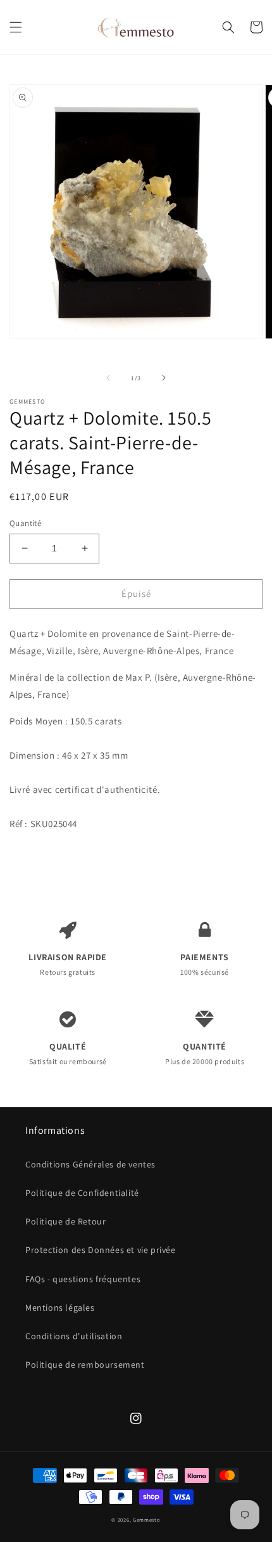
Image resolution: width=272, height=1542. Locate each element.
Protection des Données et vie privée (100, 1250)
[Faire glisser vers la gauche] (108, 378)
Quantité (25, 523)
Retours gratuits (67, 964)
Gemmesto (147, 1519)
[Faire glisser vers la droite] (164, 378)
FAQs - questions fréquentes (82, 1279)
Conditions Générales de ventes (90, 1164)
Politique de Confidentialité (82, 1192)
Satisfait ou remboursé (68, 1053)
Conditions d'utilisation (73, 1336)
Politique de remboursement (85, 1364)
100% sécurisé (204, 964)
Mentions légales (60, 1307)
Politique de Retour (65, 1221)
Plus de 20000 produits (204, 1053)
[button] (16, 27)
